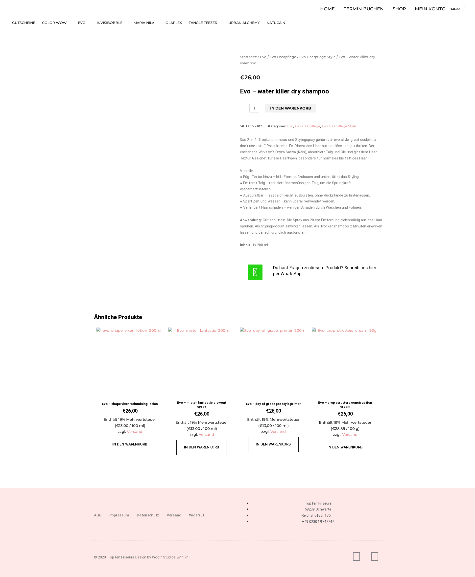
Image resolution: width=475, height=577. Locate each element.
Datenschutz (148, 515)
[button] (464, 22)
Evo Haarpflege (283, 57)
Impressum (119, 515)
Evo (263, 57)
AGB (98, 515)
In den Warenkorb (290, 108)
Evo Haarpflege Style (317, 57)
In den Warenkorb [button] (129, 444)
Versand (134, 431)
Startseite (248, 57)
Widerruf (196, 515)
